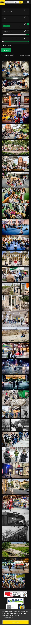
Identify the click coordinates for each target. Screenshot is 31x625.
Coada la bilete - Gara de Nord (15, 324)
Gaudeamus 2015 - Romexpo (13, 586)
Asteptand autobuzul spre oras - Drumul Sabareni (15, 460)
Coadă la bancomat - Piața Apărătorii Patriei (15, 280)
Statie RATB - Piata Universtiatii (20, 429)
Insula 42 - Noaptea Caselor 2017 (15, 121)
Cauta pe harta (8, 45)
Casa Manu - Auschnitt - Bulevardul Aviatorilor (15, 264)
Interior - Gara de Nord (15, 507)
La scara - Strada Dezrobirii (15, 308)
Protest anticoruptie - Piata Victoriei (15, 387)
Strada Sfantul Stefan (15, 492)
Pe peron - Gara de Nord (15, 356)
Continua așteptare (15, 523)
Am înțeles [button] (15, 622)
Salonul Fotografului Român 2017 (15, 200)
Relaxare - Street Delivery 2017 (15, 153)
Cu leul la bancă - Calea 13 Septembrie (15, 105)
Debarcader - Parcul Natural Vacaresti (15, 340)
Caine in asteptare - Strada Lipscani (15, 476)
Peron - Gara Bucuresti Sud (11, 292)
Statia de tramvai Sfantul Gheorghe (15, 403)
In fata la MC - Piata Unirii (11, 416)
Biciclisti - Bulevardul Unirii (15, 571)
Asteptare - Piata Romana (25, 414)
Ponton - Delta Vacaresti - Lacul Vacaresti (15, 555)
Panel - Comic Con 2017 (15, 232)
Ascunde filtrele (7, 55)
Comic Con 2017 (15, 248)
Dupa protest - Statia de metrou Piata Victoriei (15, 444)
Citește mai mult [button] (8, 617)
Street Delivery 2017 (15, 137)
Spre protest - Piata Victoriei (15, 372)
